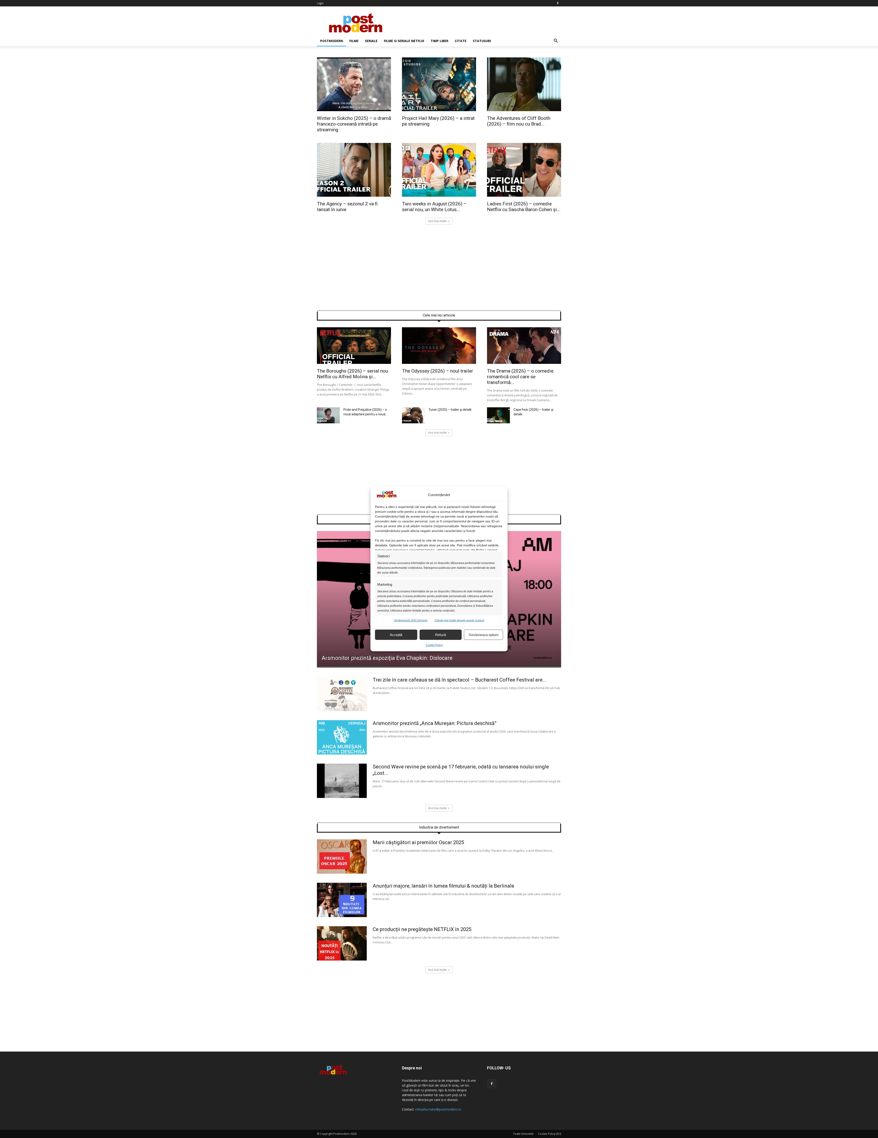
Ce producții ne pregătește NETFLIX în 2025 (422, 929)
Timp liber (439, 41)
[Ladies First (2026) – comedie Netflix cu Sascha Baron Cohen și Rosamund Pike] (524, 195)
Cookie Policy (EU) (549, 1134)
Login (320, 3)
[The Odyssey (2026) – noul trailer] (439, 363)
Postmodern (331, 41)
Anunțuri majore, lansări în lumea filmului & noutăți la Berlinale (443, 886)
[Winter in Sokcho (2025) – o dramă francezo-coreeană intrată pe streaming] (354, 110)
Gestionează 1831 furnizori (411, 620)
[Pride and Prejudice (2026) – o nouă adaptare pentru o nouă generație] (328, 422)
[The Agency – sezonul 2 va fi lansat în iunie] (354, 195)
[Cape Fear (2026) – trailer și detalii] (498, 422)
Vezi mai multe (437, 221)
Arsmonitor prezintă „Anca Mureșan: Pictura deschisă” (434, 723)
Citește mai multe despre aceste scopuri (459, 620)
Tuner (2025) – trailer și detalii (449, 409)
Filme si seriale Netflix (404, 41)
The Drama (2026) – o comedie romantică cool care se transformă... (520, 376)
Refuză (440, 635)
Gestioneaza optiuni (483, 635)
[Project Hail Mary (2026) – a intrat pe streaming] (439, 110)
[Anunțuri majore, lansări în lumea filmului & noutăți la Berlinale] (342, 916)
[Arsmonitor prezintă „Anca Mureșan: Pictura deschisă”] (342, 753)
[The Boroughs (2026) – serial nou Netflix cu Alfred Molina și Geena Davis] (354, 363)
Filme (354, 41)
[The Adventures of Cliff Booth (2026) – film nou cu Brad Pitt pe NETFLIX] (524, 110)
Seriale (371, 41)
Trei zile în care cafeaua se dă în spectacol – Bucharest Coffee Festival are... (460, 680)
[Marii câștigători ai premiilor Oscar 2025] (342, 872)
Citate (460, 41)
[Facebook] (557, 3)
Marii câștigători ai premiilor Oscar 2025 (418, 842)
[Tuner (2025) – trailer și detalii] (413, 422)
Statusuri (482, 41)
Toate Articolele (523, 1134)
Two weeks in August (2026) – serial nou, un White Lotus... (434, 206)
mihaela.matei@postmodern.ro (438, 1109)
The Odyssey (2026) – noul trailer (437, 371)
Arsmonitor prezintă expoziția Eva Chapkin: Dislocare (387, 658)
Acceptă (396, 635)
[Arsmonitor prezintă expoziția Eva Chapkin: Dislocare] (439, 665)
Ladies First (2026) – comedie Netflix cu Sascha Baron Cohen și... (523, 206)
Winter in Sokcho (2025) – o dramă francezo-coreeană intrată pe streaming (354, 123)
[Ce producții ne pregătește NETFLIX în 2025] (342, 959)
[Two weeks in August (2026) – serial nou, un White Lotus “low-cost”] (439, 195)
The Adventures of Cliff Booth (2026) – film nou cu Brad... (518, 121)
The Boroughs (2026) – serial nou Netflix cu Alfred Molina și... (352, 373)
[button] (555, 40)
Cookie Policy (434, 645)
